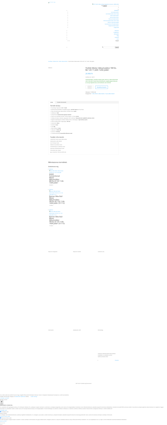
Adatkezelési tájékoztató (79, 359)
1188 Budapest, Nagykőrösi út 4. (107, 281)
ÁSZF (74, 339)
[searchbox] (109, 47)
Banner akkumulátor (78, 261)
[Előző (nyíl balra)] (0, 424)
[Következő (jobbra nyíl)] (1, 424)
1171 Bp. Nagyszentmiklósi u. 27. (107, 261)
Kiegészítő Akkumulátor (113, 25)
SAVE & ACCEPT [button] (3, 421)
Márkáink (117, 30)
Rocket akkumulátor (78, 311)
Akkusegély (116, 34)
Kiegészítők (116, 27)
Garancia (50, 339)
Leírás (51, 102)
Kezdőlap (50, 61)
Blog (118, 35)
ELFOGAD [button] (2, 398)
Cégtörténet (51, 359)
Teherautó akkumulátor (113, 19)
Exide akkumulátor (78, 291)
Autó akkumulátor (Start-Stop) (112, 13)
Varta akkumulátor (78, 321)
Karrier (50, 349)
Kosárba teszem (101, 87)
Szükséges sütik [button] (3, 410)
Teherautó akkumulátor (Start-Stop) (111, 20)
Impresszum (76, 349)
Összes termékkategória (54, 321)
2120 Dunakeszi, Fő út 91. (105, 291)
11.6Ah (93, 93)
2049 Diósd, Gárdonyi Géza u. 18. (107, 301)
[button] (102, 47)
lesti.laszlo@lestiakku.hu (104, 339)
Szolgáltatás (116, 32)
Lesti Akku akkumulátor (79, 301)
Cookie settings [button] (34, 396)
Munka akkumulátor (53, 291)
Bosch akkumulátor (78, 271)
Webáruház (55, 61)
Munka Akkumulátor (114, 17)
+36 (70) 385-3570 (102, 349)
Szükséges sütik (5, 411)
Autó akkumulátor (115, 12)
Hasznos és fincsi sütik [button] (5, 416)
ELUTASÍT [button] (7, 398)
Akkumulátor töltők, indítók (55, 311)
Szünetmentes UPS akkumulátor (112, 24)
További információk (61, 102)
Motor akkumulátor (114, 15)
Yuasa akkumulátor (110, 93)
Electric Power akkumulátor (80, 281)
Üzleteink (117, 37)
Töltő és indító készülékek (113, 22)
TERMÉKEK (116, 10)
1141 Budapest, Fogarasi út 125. (106, 271)
